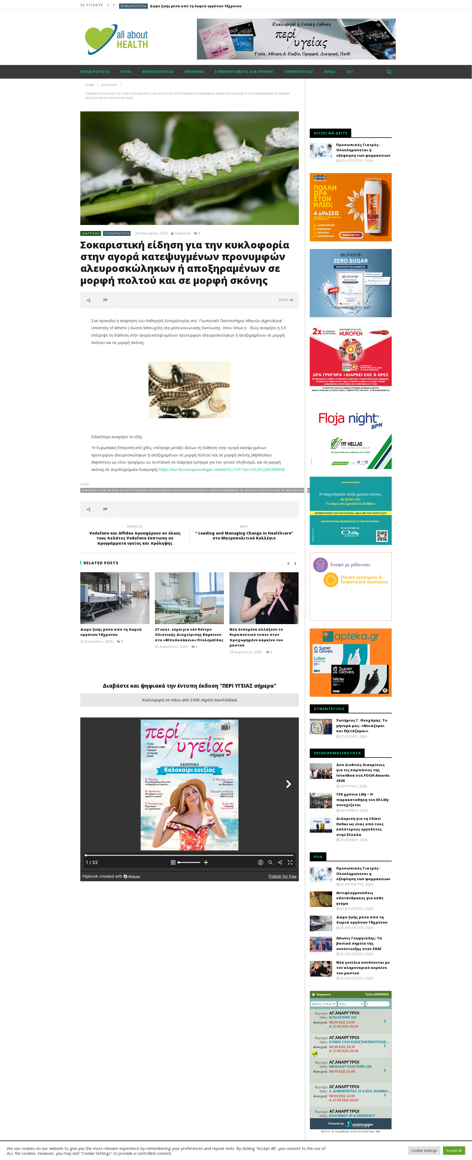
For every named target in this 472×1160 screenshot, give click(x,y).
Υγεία (125, 71)
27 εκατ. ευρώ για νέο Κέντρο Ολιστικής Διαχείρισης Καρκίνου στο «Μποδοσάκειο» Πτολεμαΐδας (189, 634)
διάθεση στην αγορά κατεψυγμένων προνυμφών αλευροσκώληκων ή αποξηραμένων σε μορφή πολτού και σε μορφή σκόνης (198, 490)
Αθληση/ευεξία (157, 71)
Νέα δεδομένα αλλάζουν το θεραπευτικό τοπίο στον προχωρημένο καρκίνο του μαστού (256, 637)
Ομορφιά (194, 71)
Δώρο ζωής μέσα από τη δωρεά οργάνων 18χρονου (195, 5)
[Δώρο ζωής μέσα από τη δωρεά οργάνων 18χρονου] (114, 598)
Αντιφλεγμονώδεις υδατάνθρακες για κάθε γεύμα (360, 898)
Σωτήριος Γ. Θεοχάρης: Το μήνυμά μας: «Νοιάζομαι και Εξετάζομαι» (361, 725)
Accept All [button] (454, 1150)
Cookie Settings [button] (424, 1150)
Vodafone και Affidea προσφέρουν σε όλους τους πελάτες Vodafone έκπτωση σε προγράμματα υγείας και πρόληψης (135, 536)
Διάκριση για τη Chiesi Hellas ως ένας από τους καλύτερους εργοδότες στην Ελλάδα (360, 826)
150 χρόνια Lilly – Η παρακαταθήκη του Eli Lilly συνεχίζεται (362, 799)
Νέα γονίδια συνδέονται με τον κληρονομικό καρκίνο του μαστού (363, 967)
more (284, 300)
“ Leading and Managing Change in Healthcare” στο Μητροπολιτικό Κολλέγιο (244, 533)
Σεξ (349, 71)
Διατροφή (91, 233)
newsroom (182, 233)
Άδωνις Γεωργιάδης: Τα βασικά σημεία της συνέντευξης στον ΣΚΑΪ (359, 943)
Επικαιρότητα (134, 5)
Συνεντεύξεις (298, 71)
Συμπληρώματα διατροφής (244, 71)
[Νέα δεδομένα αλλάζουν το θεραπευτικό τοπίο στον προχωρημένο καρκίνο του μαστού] (264, 598)
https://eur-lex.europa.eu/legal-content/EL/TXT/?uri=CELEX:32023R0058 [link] (222, 469)
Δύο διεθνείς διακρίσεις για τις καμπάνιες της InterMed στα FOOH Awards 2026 (363, 772)
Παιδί (329, 71)
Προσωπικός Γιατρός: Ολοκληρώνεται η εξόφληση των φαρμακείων (363, 150)
